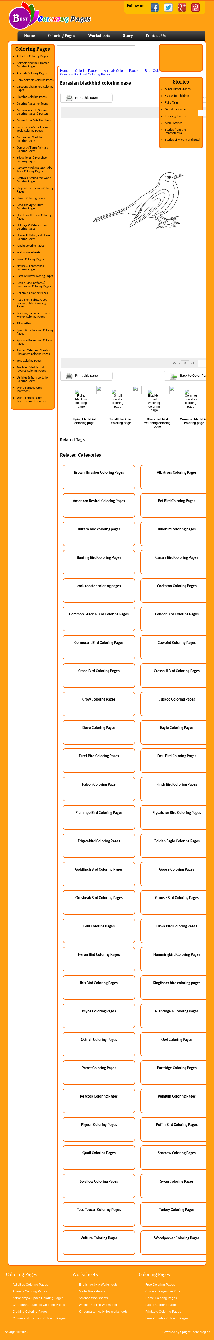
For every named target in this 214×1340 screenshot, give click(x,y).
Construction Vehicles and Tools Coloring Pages (33, 129)
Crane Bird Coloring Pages (99, 671)
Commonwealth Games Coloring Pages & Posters (33, 112)
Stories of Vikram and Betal (182, 140)
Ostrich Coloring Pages (99, 1040)
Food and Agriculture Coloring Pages (30, 207)
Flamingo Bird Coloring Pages (99, 813)
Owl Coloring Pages (176, 1040)
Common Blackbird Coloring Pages (85, 74)
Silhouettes (24, 323)
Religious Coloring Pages (32, 293)
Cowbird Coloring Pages (177, 643)
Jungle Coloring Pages (30, 245)
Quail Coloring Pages (99, 1153)
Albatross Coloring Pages (177, 473)
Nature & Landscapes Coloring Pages (30, 268)
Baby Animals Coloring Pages (35, 80)
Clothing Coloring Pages (32, 97)
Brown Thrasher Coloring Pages (99, 473)
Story (128, 35)
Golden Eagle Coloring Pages (177, 841)
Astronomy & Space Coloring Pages (38, 1298)
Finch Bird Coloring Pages (177, 785)
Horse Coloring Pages (161, 1298)
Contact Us (156, 35)
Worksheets (99, 35)
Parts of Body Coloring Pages (35, 276)
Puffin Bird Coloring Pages (177, 1125)
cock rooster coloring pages (99, 586)
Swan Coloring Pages (176, 1182)
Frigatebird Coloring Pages (99, 841)
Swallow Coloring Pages (99, 1182)
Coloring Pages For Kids (162, 1291)
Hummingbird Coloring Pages (176, 955)
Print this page (86, 98)
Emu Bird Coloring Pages (176, 756)
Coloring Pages (61, 35)
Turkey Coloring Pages (176, 1210)
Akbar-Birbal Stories (178, 89)
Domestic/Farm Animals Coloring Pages (32, 149)
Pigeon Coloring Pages (99, 1125)
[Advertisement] (138, 128)
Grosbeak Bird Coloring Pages (99, 898)
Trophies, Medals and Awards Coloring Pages (31, 369)
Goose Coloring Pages (176, 870)
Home (50, 15)
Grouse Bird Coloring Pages (177, 898)
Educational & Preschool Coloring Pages (32, 159)
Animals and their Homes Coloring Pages (33, 65)
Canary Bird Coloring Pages (176, 558)
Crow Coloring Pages (98, 700)
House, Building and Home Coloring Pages (33, 237)
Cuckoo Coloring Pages (177, 700)
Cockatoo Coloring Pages (177, 586)
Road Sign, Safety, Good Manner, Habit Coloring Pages (32, 303)
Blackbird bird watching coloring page (157, 423)
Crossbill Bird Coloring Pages (177, 671)
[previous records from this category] (201, 113)
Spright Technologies (195, 1332)
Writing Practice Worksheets (98, 1305)
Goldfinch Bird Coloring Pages (99, 870)
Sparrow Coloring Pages (177, 1153)
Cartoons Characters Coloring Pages (39, 1305)
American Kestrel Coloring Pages (99, 501)
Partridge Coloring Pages (177, 1068)
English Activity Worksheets (98, 1284)
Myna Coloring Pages (99, 1012)
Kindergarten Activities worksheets (103, 1311)
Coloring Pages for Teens (32, 103)
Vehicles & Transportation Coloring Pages (33, 379)
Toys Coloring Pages (29, 360)
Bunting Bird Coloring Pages (99, 558)
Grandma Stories (176, 109)
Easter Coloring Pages (161, 1305)
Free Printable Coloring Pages (166, 1318)
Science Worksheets (93, 1298)
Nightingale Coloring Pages (176, 1012)
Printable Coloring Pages (163, 1311)
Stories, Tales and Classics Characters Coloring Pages (33, 352)
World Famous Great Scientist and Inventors (31, 399)
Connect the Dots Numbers (34, 120)
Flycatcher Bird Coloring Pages (177, 813)
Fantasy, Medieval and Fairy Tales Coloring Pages (34, 169)
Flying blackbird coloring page (84, 421)
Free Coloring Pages (160, 1284)
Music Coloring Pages (30, 259)
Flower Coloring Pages (31, 198)
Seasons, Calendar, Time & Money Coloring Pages (34, 315)
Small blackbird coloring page (120, 421)
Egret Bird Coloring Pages (99, 756)
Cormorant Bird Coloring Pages (98, 643)
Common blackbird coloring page (194, 421)
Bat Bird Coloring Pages (176, 501)
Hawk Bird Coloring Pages (176, 926)
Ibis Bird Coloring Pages (99, 983)
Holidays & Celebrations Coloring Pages (32, 227)
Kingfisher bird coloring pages (176, 983)
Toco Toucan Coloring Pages (99, 1210)
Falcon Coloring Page (99, 785)
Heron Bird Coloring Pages (99, 955)
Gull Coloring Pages (99, 926)
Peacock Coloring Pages (99, 1097)
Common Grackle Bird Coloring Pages (99, 615)
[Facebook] (155, 7)
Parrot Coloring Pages (99, 1068)
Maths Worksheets (28, 252)
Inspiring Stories (175, 116)
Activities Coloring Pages (32, 56)
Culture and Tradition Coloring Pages (30, 139)
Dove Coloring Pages (98, 728)
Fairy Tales (172, 102)
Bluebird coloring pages (177, 529)
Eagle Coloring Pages (176, 728)
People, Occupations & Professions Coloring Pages (34, 284)
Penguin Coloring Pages (177, 1097)
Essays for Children (177, 96)
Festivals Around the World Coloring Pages (34, 180)
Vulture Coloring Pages (99, 1238)
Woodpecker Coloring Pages (176, 1238)
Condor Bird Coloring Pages (177, 615)
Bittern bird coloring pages (99, 529)
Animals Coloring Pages (32, 73)
